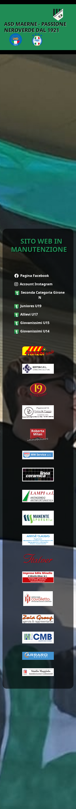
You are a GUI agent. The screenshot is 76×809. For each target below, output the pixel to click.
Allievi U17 (29, 314)
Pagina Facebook (34, 275)
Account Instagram (36, 284)
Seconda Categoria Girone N (43, 295)
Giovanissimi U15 (34, 322)
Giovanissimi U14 (34, 331)
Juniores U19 (30, 306)
